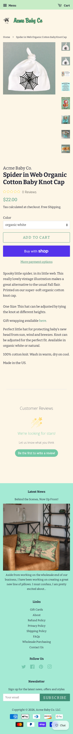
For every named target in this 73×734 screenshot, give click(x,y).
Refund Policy (36, 620)
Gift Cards (36, 609)
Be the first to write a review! (36, 453)
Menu (12, 5)
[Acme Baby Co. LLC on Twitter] (23, 667)
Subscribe (55, 697)
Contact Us (36, 647)
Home (6, 37)
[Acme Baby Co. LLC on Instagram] (49, 667)
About (37, 615)
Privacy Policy (36, 626)
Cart (66, 5)
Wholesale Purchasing (36, 642)
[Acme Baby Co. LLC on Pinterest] (41, 667)
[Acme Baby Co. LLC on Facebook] (32, 667)
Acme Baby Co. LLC (48, 709)
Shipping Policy (36, 631)
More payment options (36, 262)
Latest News (36, 492)
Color (7, 218)
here (42, 321)
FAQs (36, 636)
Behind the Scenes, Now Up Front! (37, 499)
